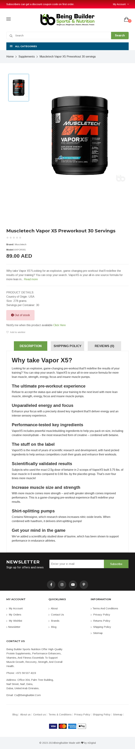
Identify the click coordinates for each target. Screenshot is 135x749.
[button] (67, 46)
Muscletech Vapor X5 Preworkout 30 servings (68, 56)
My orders (14, 614)
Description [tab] (31, 346)
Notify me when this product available (36, 325)
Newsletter (14, 626)
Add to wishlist (17, 332)
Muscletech (20, 244)
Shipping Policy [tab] (67, 346)
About (54, 608)
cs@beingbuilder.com (27, 695)
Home (10, 56)
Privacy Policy (101, 614)
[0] (126, 20)
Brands (54, 620)
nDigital (92, 742)
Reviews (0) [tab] (104, 346)
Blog (53, 626)
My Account (119, 4)
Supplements (26, 56)
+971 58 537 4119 (25, 672)
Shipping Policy (101, 626)
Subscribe (116, 564)
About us (25, 714)
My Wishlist (15, 620)
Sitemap (97, 632)
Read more (31, 279)
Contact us (57, 614)
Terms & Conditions (60, 714)
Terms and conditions (105, 608)
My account (15, 608)
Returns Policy (101, 620)
